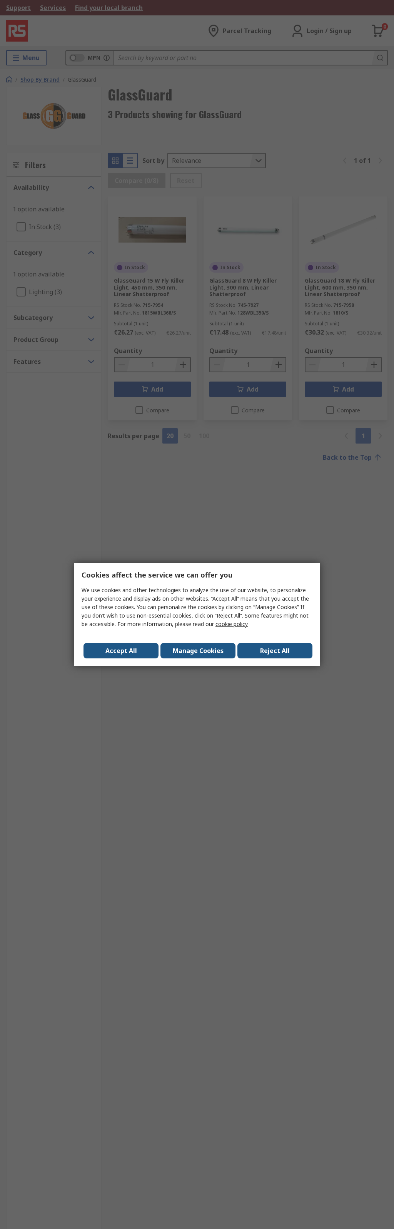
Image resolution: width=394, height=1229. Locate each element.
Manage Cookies (198, 650)
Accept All (121, 650)
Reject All (275, 650)
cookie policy (231, 624)
